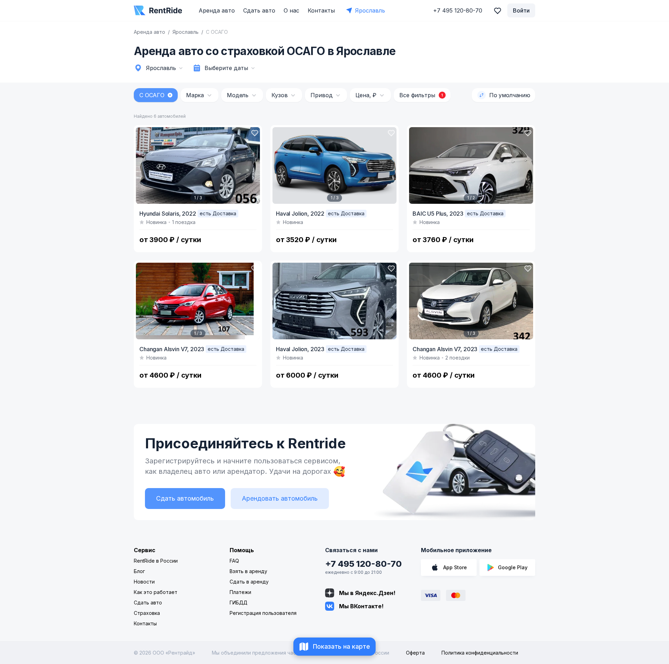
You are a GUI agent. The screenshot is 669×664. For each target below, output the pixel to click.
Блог (139, 571)
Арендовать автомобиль (280, 498)
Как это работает (155, 592)
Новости (144, 582)
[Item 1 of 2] (471, 165)
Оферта (415, 653)
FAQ (234, 561)
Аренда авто (217, 10)
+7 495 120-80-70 (363, 564)
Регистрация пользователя (263, 613)
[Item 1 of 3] (198, 165)
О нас (291, 10)
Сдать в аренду (249, 582)
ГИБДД (238, 602)
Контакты (321, 10)
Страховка (147, 613)
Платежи (240, 592)
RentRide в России (156, 561)
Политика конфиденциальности (479, 653)
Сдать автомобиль (185, 498)
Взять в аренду (248, 571)
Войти (521, 10)
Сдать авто (259, 10)
